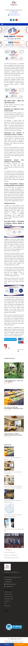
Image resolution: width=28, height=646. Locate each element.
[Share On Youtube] (5, 345)
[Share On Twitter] (22, 339)
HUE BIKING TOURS (8, 596)
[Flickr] (11, 639)
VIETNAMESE (7, 605)
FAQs (5, 603)
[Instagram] (20, 639)
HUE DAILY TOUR (8, 592)
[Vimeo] (15, 639)
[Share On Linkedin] (19, 342)
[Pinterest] (18, 639)
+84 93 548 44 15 (14, 11)
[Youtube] (16, 20)
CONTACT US (7, 601)
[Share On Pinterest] (22, 342)
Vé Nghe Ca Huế (7, 555)
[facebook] (19, 339)
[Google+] (16, 639)
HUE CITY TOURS (8, 594)
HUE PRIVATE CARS (8, 598)
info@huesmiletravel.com (15, 14)
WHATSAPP (7, 644)
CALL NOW (21, 644)
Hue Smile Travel (20, 349)
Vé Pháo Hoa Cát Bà (8, 552)
